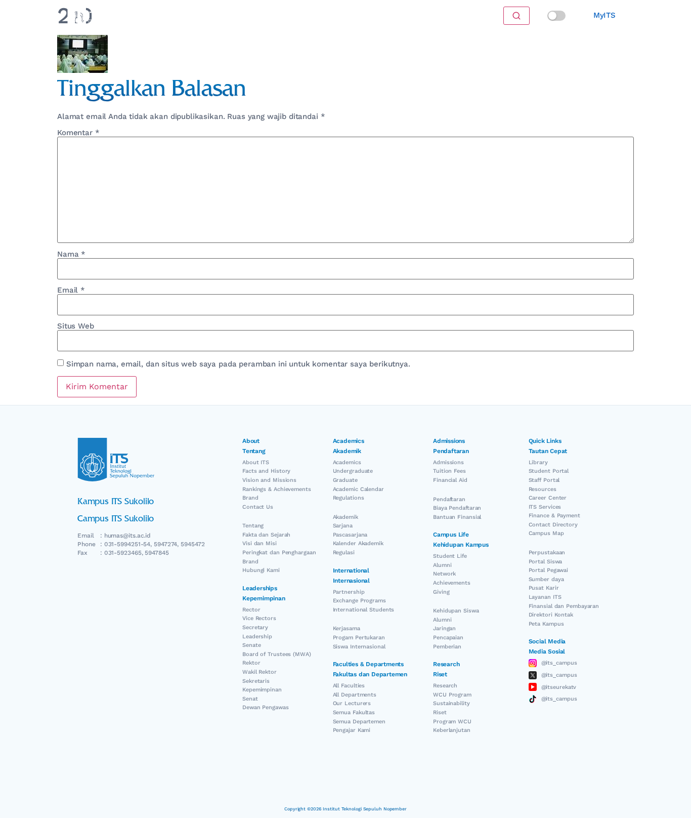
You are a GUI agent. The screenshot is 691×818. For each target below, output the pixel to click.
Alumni (442, 565)
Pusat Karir (544, 588)
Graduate (345, 480)
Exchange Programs (359, 600)
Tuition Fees (449, 471)
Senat (250, 699)
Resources (542, 489)
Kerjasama (346, 628)
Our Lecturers (352, 703)
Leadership (257, 636)
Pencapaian (448, 637)
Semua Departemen (359, 721)
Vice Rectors (259, 618)
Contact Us (257, 507)
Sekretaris (256, 681)
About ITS (255, 462)
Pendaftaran (449, 499)
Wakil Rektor (259, 672)
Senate (251, 645)
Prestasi (230, 15)
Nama (71, 254)
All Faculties (349, 685)
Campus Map (546, 533)
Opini (263, 15)
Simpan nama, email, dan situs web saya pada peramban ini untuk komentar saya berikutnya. (238, 364)
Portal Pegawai (549, 570)
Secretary (255, 627)
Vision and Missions (269, 480)
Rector (251, 609)
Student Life (450, 556)
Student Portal (549, 471)
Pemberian (447, 646)
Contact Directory (553, 524)
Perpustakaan (547, 552)
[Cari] (516, 16)
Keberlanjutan (451, 730)
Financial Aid (450, 480)
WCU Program (452, 694)
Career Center (548, 498)
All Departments (355, 694)
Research (445, 685)
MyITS (604, 15)
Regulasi (344, 552)
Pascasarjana (350, 534)
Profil (344, 15)
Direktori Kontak (551, 614)
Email (71, 290)
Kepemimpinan (262, 689)
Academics (347, 462)
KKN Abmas (384, 15)
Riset (440, 712)
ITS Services (545, 507)
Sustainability (451, 703)
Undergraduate (353, 471)
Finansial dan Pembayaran (564, 606)
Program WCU (452, 721)
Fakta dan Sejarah (266, 534)
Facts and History (266, 471)
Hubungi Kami (261, 570)
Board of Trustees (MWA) (276, 654)
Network (444, 573)
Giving (441, 592)
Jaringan (444, 628)
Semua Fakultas (354, 712)
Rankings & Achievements (276, 489)
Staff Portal (544, 480)
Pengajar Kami (352, 730)
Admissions (448, 462)
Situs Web (75, 326)
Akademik (345, 517)
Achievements (451, 583)
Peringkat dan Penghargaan (279, 552)
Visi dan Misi (259, 543)
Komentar (78, 133)
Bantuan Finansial (457, 517)
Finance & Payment (554, 515)
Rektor (251, 663)
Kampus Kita (304, 15)
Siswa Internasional (359, 646)
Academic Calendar (358, 489)
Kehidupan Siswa (456, 610)
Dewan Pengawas (265, 707)
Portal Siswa (546, 561)
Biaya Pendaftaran (457, 508)
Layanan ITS (545, 597)
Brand (250, 498)
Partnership (349, 592)
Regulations (348, 498)
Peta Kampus (546, 624)
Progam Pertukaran (359, 637)
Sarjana (343, 525)
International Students (364, 609)
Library (538, 462)
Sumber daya (546, 579)
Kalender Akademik (358, 543)
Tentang (253, 525)
